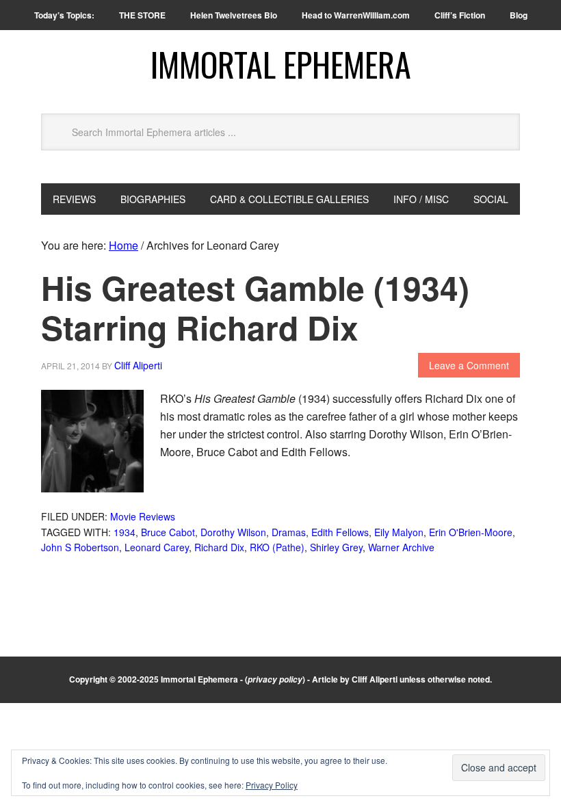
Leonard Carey (157, 547)
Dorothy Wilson (233, 532)
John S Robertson (80, 547)
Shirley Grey (336, 547)
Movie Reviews (142, 516)
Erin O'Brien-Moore (470, 532)
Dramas (289, 532)
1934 (124, 532)
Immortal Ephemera (281, 64)
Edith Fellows (340, 532)
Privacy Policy (272, 785)
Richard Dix (219, 547)
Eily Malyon (398, 532)
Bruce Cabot (168, 532)
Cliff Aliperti (374, 679)
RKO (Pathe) (277, 547)
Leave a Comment (469, 365)
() (275, 679)
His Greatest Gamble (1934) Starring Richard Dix (255, 307)
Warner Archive (401, 547)
